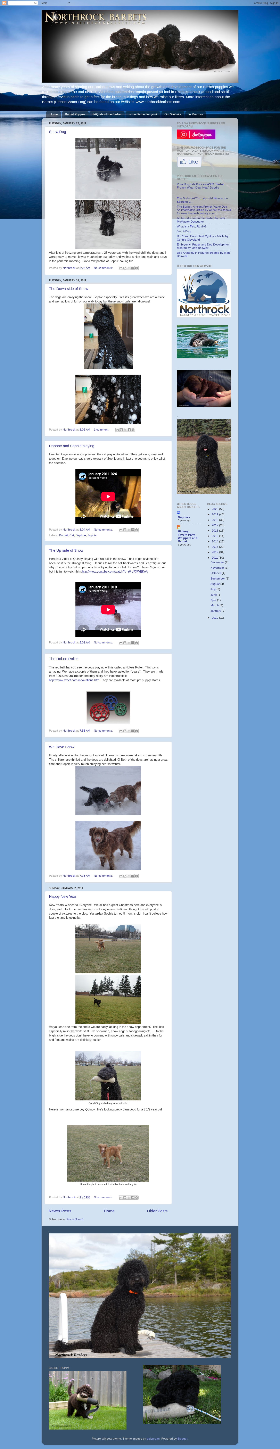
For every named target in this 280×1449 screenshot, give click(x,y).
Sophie (92, 535)
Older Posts (157, 1211)
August (215, 583)
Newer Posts (60, 1211)
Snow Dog (57, 132)
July (213, 589)
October (216, 573)
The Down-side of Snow (68, 289)
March (215, 605)
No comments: (104, 267)
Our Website (172, 114)
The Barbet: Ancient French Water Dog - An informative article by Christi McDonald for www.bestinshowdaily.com (204, 210)
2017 (215, 525)
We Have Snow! (62, 747)
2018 (215, 520)
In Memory (195, 114)
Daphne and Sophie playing (71, 446)
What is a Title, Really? (191, 226)
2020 (215, 509)
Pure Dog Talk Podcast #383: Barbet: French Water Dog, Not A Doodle (201, 186)
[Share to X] (129, 268)
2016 (215, 530)
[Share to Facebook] (133, 268)
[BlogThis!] (125, 268)
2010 (215, 617)
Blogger (182, 1438)
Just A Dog (184, 231)
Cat (71, 535)
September (218, 578)
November (218, 567)
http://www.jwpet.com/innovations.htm (74, 680)
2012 (215, 552)
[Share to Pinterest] (136, 268)
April (214, 600)
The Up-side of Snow (66, 550)
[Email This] (121, 268)
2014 (215, 541)
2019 (215, 514)
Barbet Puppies (75, 114)
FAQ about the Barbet (106, 114)
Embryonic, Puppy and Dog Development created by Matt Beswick (203, 246)
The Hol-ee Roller (63, 659)
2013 (215, 546)
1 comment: (102, 429)
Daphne (81, 535)
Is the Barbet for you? (143, 114)
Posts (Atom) (75, 1219)
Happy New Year (62, 896)
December (218, 562)
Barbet (63, 535)
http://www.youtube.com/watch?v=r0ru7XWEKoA (115, 571)
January (216, 610)
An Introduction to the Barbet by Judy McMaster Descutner (201, 220)
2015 (215, 536)
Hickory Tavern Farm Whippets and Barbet (187, 536)
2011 (215, 557)
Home (54, 114)
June (214, 594)
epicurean (153, 1438)
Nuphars (184, 517)
